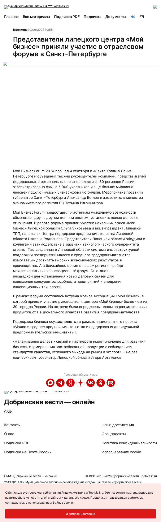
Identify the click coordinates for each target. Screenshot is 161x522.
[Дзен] (80, 383)
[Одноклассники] (100, 383)
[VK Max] (50, 383)
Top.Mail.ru (95, 492)
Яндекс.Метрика (73, 492)
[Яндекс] (70, 383)
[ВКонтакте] (90, 383)
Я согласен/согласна (80, 514)
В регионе (20, 29)
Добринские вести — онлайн (49, 402)
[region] (80, 503)
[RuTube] (110, 383)
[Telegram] (60, 383)
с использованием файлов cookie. (50, 502)
